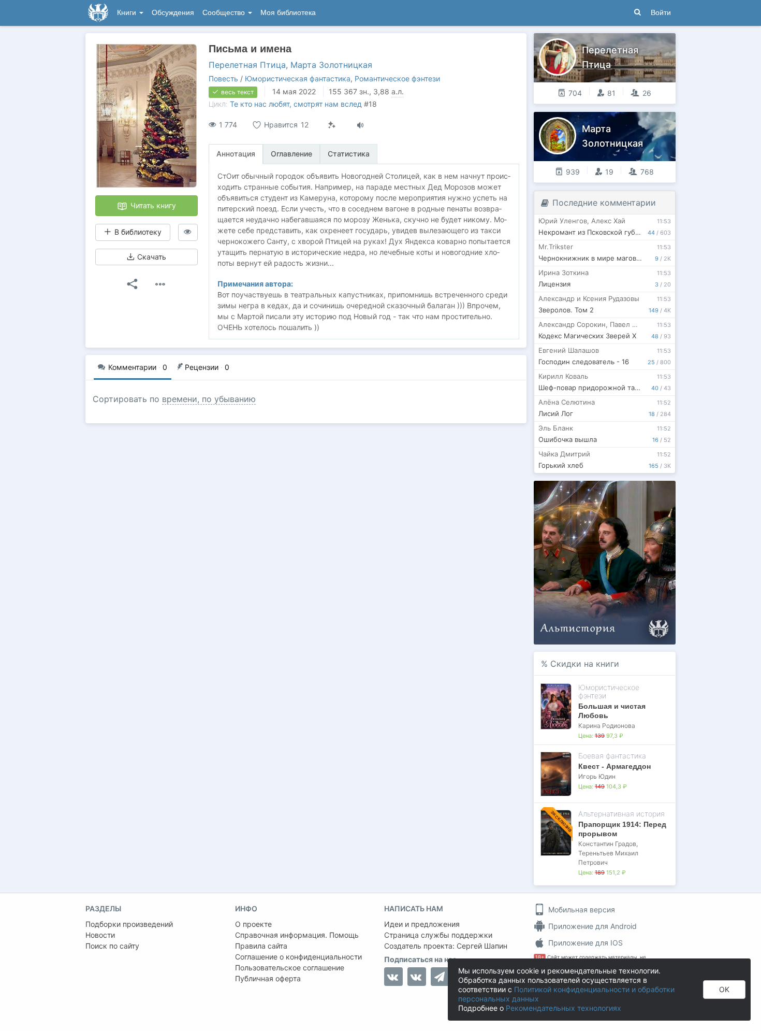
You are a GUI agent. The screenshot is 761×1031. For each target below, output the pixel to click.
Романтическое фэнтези (397, 78)
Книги (127, 13)
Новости (100, 934)
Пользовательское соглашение (289, 967)
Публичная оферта (268, 978)
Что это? (608, 492)
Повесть (223, 78)
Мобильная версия (580, 909)
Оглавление (291, 153)
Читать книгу (152, 205)
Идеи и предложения (422, 924)
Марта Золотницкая (331, 65)
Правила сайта (261, 945)
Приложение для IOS (584, 942)
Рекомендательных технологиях (563, 1008)
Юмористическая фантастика (297, 78)
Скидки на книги (584, 663)
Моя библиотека (288, 13)
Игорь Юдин (597, 776)
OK (724, 989)
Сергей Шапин (482, 945)
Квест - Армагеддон (614, 766)
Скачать (150, 256)
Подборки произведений (129, 924)
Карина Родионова (606, 725)
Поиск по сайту (112, 945)
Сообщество (224, 13)
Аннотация (235, 153)
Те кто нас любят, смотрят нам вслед (296, 103)
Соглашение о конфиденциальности (298, 956)
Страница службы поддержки (438, 934)
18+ (539, 957)
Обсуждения (173, 13)
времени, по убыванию (209, 399)
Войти (661, 13)
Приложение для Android (591, 926)
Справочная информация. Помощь (297, 934)
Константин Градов (607, 844)
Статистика (349, 153)
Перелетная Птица (247, 65)
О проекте (253, 924)
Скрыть (653, 492)
